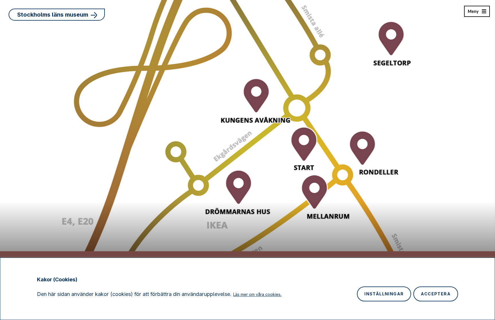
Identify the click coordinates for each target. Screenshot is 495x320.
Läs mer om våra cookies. (257, 294)
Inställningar (384, 293)
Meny (473, 13)
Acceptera (436, 293)
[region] (247, 289)
